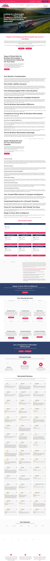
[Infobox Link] (14, 535)
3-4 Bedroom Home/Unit (25, 246)
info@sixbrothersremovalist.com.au (20, 217)
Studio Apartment (11, 235)
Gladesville (5, 123)
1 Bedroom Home (25, 235)
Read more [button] (20, 389)
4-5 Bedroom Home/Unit (39, 246)
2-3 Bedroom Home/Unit (11, 246)
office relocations (22, 209)
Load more (25, 410)
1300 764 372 (9, 217)
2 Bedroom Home (39, 235)
